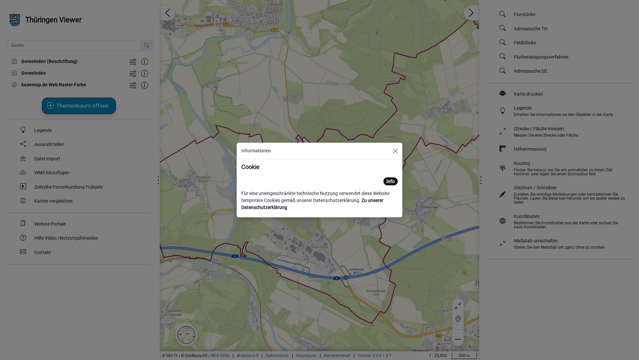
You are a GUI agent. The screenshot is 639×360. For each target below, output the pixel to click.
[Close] (395, 151)
